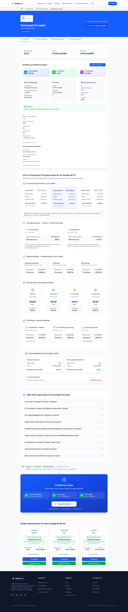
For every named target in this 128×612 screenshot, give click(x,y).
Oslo (66, 582)
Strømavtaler (29, 9)
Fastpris (57, 3)
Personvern (96, 585)
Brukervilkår (96, 589)
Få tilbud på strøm (96, 64)
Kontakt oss (96, 592)
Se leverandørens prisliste (31, 161)
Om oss (95, 582)
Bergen (67, 585)
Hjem (21, 9)
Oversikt (26, 39)
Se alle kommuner (70, 595)
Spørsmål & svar (76, 39)
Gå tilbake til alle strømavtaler (98, 21)
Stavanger (68, 592)
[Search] (92, 3)
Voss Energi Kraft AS (42, 9)
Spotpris (49, 3)
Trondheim (68, 589)
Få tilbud (112, 3)
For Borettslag (42, 585)
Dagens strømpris (67, 3)
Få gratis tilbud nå (64, 504)
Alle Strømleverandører (45, 589)
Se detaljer (34, 559)
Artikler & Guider (43, 582)
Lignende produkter (41, 39)
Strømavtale (41, 3)
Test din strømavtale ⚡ (82, 3)
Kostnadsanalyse (59, 39)
